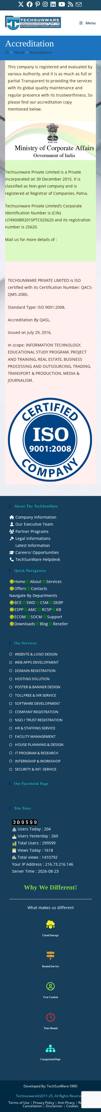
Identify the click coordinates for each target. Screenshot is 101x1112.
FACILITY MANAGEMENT (35, 736)
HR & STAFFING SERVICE (35, 728)
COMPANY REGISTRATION (36, 711)
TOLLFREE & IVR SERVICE (35, 695)
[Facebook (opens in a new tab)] (29, 4)
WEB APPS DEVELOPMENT (37, 662)
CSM (44, 602)
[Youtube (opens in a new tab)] (61, 4)
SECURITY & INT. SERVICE (35, 769)
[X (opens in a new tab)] (21, 4)
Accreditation (41, 52)
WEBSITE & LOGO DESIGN (36, 654)
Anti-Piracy (66, 1102)
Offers (20, 588)
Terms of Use (18, 1102)
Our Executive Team (33, 524)
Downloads (24, 623)
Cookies (72, 1106)
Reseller (60, 623)
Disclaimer (54, 1106)
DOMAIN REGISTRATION (35, 670)
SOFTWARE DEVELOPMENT (37, 703)
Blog (44, 623)
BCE (18, 602)
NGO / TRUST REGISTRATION (39, 719)
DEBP (58, 602)
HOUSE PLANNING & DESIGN (39, 744)
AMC (32, 609)
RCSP (46, 609)
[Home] (7, 52)
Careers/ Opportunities (36, 552)
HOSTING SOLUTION (32, 678)
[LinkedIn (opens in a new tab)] (53, 4)
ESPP (18, 609)
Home (19, 581)
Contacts (39, 588)
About (35, 581)
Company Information (35, 517)
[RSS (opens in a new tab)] (70, 4)
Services (54, 581)
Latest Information (32, 545)
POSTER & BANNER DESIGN (37, 686)
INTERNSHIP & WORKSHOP (38, 761)
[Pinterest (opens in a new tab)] (37, 4)
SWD (30, 602)
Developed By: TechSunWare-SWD (50, 1086)
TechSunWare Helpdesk (37, 559)
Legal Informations (32, 538)
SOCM (36, 616)
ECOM (20, 616)
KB (58, 609)
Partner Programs (31, 531)
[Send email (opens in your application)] (78, 4)
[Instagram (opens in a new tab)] (45, 4)
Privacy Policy (43, 1102)
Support (54, 616)
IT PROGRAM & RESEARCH (36, 752)
